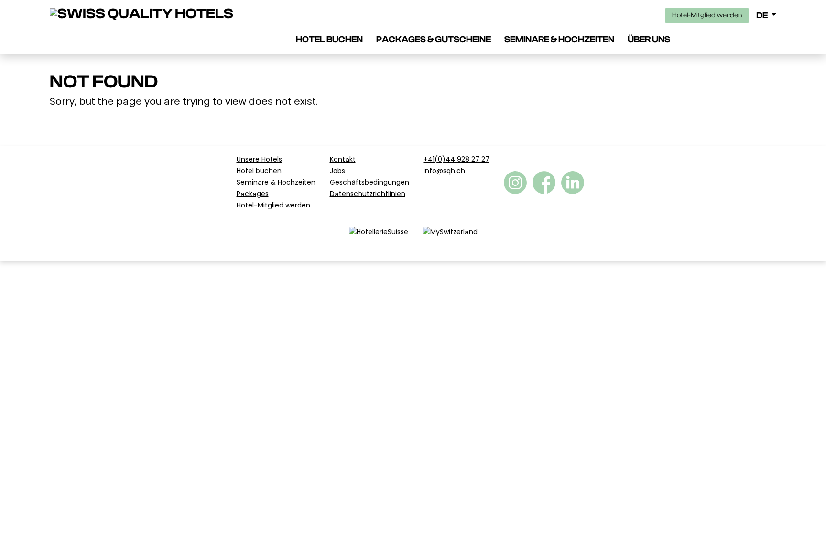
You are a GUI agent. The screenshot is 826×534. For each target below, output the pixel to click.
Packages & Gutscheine (433, 39)
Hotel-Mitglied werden (707, 15)
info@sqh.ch (444, 170)
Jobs (337, 170)
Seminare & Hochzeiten (559, 39)
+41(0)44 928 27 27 (456, 159)
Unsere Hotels (259, 159)
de (762, 16)
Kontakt (343, 159)
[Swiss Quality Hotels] (141, 14)
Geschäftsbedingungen (369, 182)
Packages (253, 193)
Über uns (649, 39)
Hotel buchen (329, 39)
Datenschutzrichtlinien (367, 193)
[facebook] (515, 182)
